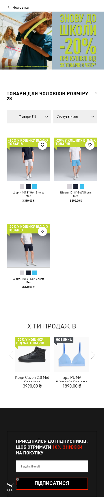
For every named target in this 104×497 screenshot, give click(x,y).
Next (92, 355)
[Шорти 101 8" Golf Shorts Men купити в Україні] (28, 159)
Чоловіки (20, 7)
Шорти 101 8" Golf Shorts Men (28, 194)
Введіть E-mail (30, 466)
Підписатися (52, 483)
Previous (12, 355)
